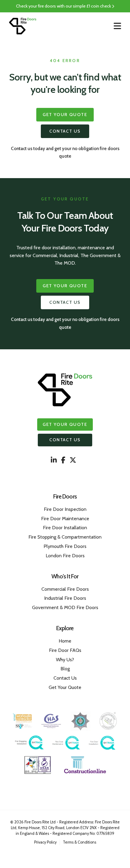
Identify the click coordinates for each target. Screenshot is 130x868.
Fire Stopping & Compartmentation (65, 537)
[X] (73, 460)
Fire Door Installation (65, 527)
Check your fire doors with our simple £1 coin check (64, 6)
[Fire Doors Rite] (22, 26)
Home (65, 641)
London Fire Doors (65, 555)
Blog (65, 668)
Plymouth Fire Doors (65, 546)
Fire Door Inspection (65, 509)
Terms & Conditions (79, 842)
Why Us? (65, 659)
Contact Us (65, 131)
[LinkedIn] (54, 460)
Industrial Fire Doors (65, 598)
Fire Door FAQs (65, 650)
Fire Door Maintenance (65, 518)
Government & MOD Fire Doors (65, 607)
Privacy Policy (45, 842)
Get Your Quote (65, 114)
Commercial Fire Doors (65, 589)
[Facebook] (63, 460)
